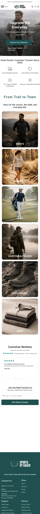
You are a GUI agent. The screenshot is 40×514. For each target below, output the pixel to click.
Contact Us (4, 507)
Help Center (5, 504)
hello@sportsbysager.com (9, 491)
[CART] (38, 6)
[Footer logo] (20, 471)
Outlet (23, 492)
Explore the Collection (19, 42)
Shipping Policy (26, 510)
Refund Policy (25, 507)
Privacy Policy (25, 504)
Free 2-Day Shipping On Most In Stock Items (20, 2)
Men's (23, 483)
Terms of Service (26, 513)
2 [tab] (18, 378)
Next (37, 2)
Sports (23, 489)
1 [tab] (15, 378)
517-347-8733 (9, 486)
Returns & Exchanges (7, 513)
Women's (24, 486)
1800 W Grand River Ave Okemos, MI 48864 (8, 497)
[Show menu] (2, 6)
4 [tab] (23, 378)
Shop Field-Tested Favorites (15, 49)
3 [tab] (20, 378)
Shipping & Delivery (7, 510)
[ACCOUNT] (35, 6)
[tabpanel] (20, 368)
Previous (3, 2)
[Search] (32, 6)
